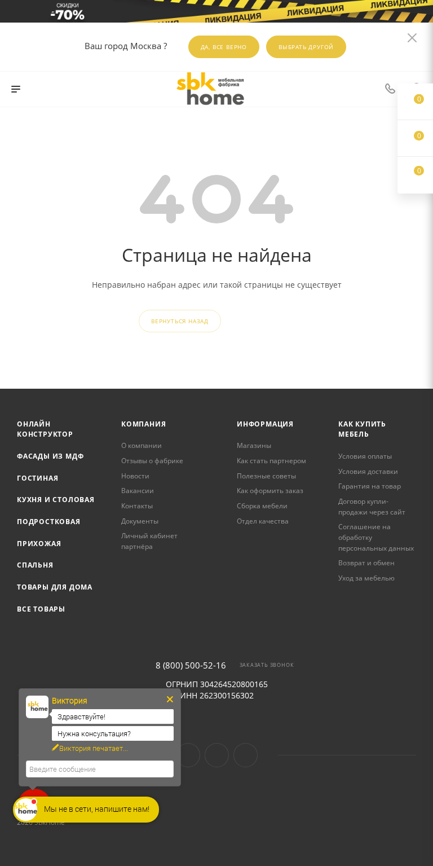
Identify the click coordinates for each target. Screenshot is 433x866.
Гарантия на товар (369, 486)
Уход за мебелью (366, 578)
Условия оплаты (365, 456)
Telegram (217, 755)
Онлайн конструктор (45, 429)
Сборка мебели (262, 506)
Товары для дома (54, 587)
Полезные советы (266, 476)
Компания (143, 424)
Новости (135, 476)
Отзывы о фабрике (152, 460)
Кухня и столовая (56, 499)
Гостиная (37, 478)
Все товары (41, 609)
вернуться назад (180, 321)
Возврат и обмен (366, 563)
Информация (265, 424)
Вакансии (137, 490)
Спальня (35, 565)
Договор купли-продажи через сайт (371, 506)
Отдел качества (263, 521)
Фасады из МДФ (50, 456)
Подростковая (49, 521)
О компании (141, 445)
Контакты (137, 506)
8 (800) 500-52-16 (191, 665)
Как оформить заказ (270, 490)
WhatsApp (245, 755)
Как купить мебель (362, 429)
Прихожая (39, 543)
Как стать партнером (271, 460)
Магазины (254, 445)
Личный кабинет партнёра (149, 541)
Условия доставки (368, 471)
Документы (139, 521)
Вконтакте (188, 755)
